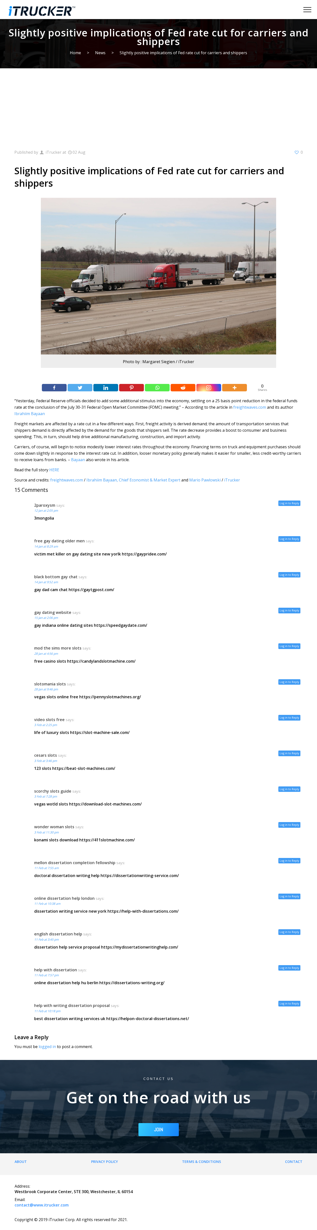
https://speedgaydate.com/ (120, 625)
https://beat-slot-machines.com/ (83, 768)
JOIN (158, 1129)
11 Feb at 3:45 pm (46, 939)
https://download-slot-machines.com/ (105, 804)
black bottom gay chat (56, 576)
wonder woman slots (54, 826)
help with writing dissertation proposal (72, 1005)
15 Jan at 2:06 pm (46, 618)
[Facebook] (54, 387)
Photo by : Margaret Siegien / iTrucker (158, 361)
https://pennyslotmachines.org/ (110, 697)
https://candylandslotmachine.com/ (101, 661)
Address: (22, 1186)
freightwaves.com (249, 407)
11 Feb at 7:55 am (46, 868)
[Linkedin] (105, 387)
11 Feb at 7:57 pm (46, 975)
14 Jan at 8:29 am (46, 546)
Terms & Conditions (201, 1161)
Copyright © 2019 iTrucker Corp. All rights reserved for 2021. (71, 1219)
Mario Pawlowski (205, 480)
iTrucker (232, 480)
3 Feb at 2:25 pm (45, 725)
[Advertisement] (158, 105)
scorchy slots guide (52, 791)
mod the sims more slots (57, 648)
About (21, 1161)
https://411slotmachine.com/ (107, 840)
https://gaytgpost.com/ (91, 589)
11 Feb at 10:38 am (47, 904)
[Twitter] (80, 387)
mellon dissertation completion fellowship (74, 862)
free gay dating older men (59, 541)
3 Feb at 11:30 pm (46, 832)
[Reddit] (183, 387)
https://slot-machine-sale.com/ (100, 732)
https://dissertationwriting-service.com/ (140, 875)
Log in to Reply (289, 503)
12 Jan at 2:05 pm (46, 510)
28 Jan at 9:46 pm (46, 689)
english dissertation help (58, 934)
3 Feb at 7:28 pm (45, 796)
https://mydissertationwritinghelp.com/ (139, 947)
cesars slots (45, 755)
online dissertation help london (64, 898)
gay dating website (52, 612)
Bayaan (78, 459)
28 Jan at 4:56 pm (46, 654)
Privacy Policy (104, 1161)
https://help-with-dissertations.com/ (143, 911)
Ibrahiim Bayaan (29, 413)
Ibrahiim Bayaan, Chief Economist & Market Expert (133, 480)
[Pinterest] (131, 387)
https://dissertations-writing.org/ (131, 982)
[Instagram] (208, 387)
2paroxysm (44, 505)
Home (75, 52)
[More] (234, 387)
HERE (54, 470)
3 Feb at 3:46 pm (45, 761)
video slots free (49, 719)
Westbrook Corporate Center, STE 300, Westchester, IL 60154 (74, 1191)
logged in (47, 1046)
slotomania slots (50, 684)
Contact (293, 1161)
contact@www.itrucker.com (42, 1205)
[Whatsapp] (157, 387)
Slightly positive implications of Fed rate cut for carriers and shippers (183, 52)
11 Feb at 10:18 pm (47, 1011)
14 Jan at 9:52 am (46, 582)
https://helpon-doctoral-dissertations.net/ (147, 1018)
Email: (20, 1199)
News (100, 52)
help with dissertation (55, 970)
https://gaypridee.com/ (144, 554)
